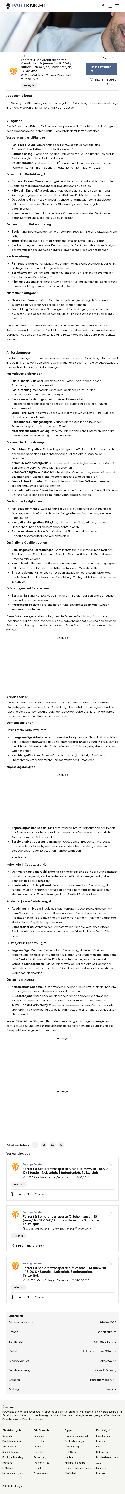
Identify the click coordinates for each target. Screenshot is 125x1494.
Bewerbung (40, 1457)
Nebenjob (29, 85)
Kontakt (100, 1473)
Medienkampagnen (12, 1473)
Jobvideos (8, 1462)
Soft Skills (70, 1451)
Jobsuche (39, 1441)
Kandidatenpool (11, 1451)
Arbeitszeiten (41, 1473)
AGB (98, 1462)
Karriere (69, 1457)
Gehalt (37, 1467)
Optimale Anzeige (74, 1441)
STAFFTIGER (28, 55)
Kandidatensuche (11, 1441)
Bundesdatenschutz (107, 1457)
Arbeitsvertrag (41, 1462)
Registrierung (103, 1435)
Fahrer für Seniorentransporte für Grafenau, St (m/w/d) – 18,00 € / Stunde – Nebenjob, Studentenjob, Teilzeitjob (64, 1271)
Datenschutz (103, 1451)
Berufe (37, 1446)
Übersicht (7, 1435)
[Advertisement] (62, 662)
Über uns (100, 1441)
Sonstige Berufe (32, 1164)
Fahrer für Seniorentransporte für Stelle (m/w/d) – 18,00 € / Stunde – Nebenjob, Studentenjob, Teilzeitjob (65, 1170)
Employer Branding (12, 1457)
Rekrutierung (72, 1446)
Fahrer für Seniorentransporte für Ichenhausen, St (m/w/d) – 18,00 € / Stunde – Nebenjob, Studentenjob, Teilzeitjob (65, 1220)
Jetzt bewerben (101, 66)
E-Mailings (7, 1467)
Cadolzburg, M (106, 1332)
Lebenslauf (39, 1451)
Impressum (102, 1467)
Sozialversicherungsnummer (80, 1467)
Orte (98, 1446)
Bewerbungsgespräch (77, 1435)
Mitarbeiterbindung (75, 1462)
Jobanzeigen (9, 1446)
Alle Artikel (70, 1473)
